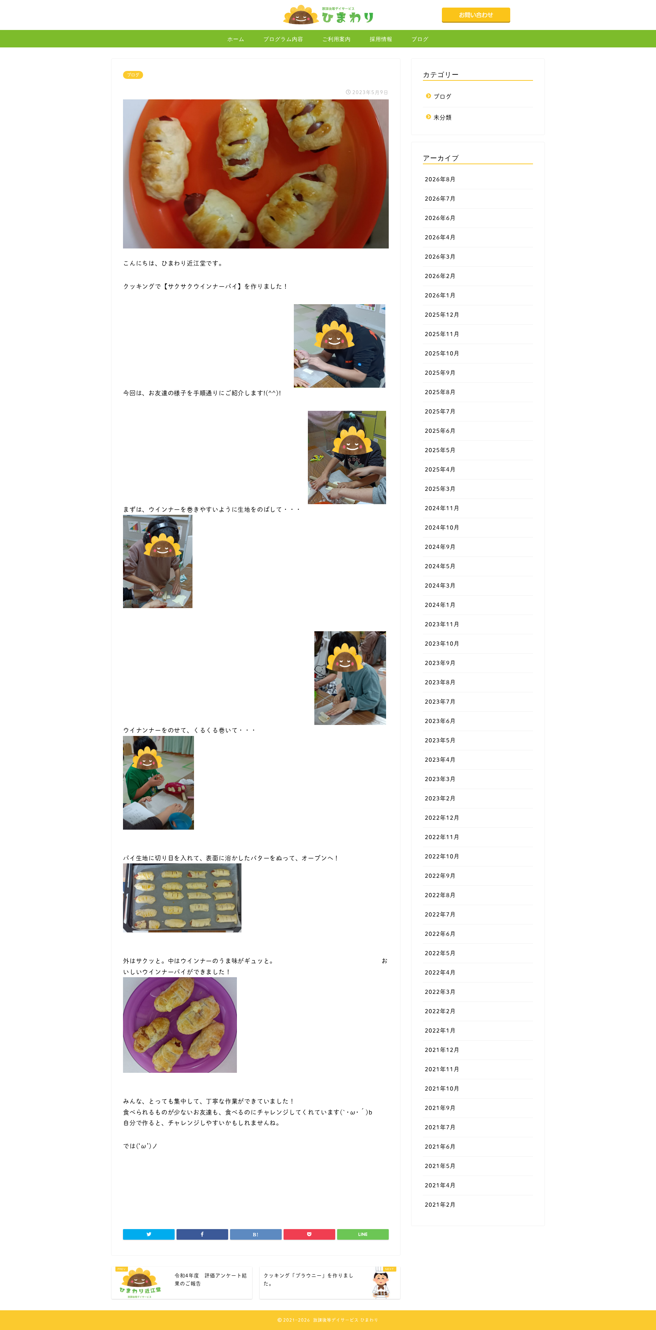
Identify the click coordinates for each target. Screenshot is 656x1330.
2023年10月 (442, 643)
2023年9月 (440, 663)
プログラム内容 (283, 39)
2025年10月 (442, 353)
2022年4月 (440, 972)
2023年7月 (440, 701)
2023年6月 (440, 721)
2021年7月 (440, 1127)
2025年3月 (440, 489)
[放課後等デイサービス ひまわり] (328, 24)
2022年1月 (440, 1030)
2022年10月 (442, 856)
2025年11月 (442, 334)
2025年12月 (442, 315)
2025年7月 (440, 411)
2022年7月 (440, 914)
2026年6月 (440, 218)
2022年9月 (440, 876)
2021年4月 (440, 1185)
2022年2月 (440, 1011)
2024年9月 (440, 547)
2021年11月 (442, 1069)
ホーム (235, 39)
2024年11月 (442, 508)
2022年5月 (440, 953)
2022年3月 (440, 992)
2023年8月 (440, 682)
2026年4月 (440, 237)
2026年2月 (440, 276)
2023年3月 (440, 779)
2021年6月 (440, 1146)
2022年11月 (442, 837)
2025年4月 (440, 469)
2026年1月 (440, 295)
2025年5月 (440, 450)
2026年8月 (440, 179)
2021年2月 (440, 1204)
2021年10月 (442, 1088)
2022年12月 (442, 818)
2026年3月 (440, 256)
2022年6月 (440, 934)
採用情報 (381, 39)
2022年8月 (440, 895)
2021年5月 (440, 1166)
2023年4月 (440, 759)
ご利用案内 (336, 39)
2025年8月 (440, 392)
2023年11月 (442, 624)
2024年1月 (440, 605)
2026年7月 (440, 198)
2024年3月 (440, 585)
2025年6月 (440, 431)
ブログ (420, 39)
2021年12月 (442, 1050)
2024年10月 (442, 527)
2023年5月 (440, 740)
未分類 (443, 117)
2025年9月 (440, 373)
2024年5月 (440, 566)
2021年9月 (440, 1108)
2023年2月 (440, 798)
